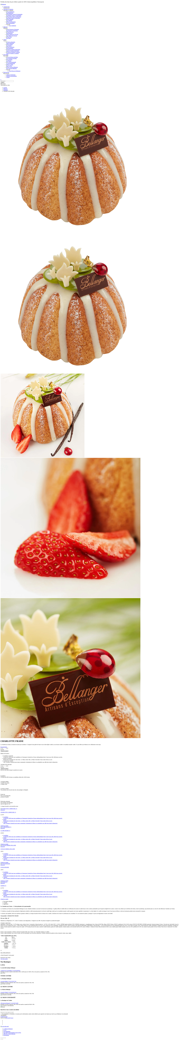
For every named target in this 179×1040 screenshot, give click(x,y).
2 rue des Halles (4, 981)
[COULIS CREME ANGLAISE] (8, 845)
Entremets (5, 90)
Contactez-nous (4, 1016)
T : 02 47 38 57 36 (12, 981)
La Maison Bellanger (8, 1028)
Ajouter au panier (4, 751)
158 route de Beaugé (5, 1003)
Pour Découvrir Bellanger (14, 71)
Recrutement (6, 1035)
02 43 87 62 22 (10, 1018)
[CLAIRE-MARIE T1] (6, 827)
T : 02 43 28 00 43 (16, 970)
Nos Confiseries (12, 25)
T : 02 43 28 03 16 (12, 992)
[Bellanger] (3, 4)
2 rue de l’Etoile (4, 992)
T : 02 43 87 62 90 (14, 1003)
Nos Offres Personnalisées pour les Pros (12, 1032)
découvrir (3, 810)
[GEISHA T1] (4, 882)
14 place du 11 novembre (6, 970)
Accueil (5, 87)
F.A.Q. (4, 1030)
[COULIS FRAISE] (5, 863)
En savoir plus (4, 747)
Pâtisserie (5, 88)
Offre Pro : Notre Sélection (9, 1033)
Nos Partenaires (6, 1031)
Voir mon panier (4, 958)
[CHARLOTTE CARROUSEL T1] (9, 808)
